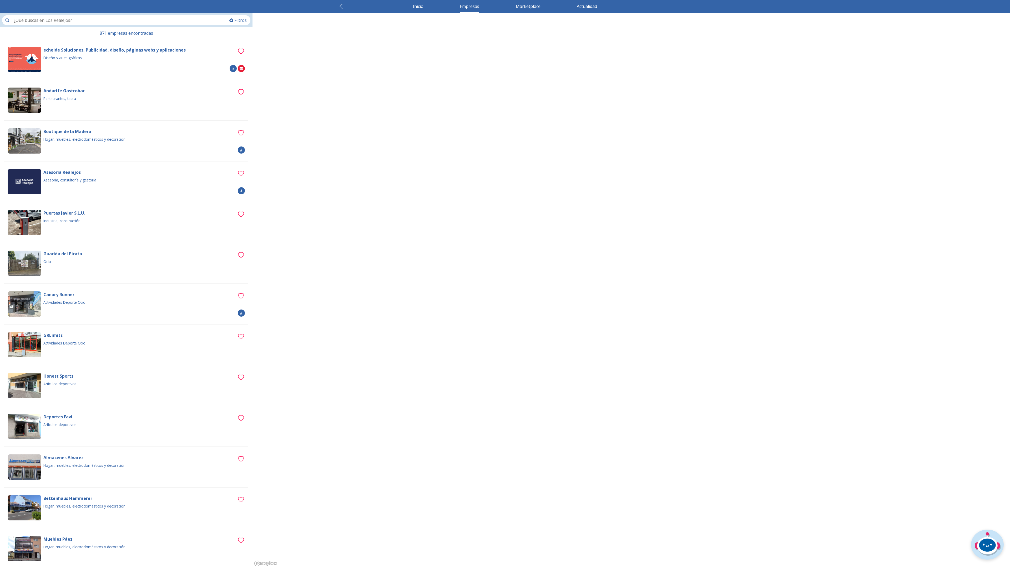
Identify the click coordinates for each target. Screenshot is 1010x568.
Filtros (240, 20)
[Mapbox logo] (265, 563)
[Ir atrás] (341, 6)
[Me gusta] (240, 51)
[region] (631, 290)
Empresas (469, 6)
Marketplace (528, 6)
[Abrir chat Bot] (987, 545)
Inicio (418, 6)
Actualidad (587, 6)
